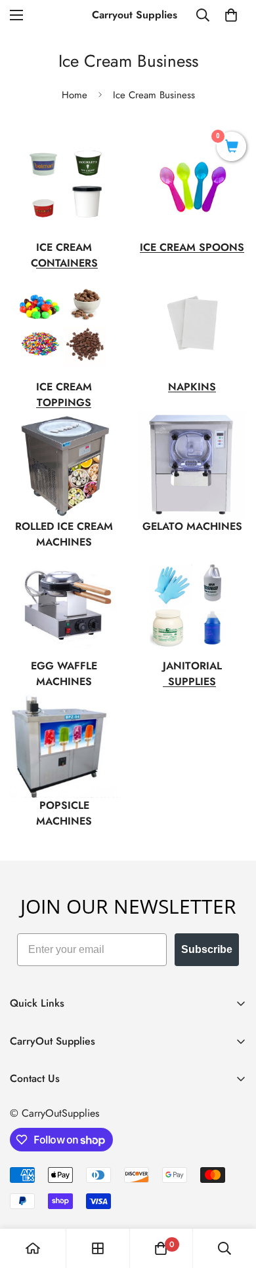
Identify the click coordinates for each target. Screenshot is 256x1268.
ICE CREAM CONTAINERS (64, 255)
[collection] (97, 1248)
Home (74, 95)
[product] (33, 1248)
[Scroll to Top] (232, 1198)
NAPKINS (192, 386)
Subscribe (206, 949)
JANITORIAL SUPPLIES (192, 673)
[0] (231, 15)
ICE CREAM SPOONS (192, 247)
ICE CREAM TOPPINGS (64, 394)
